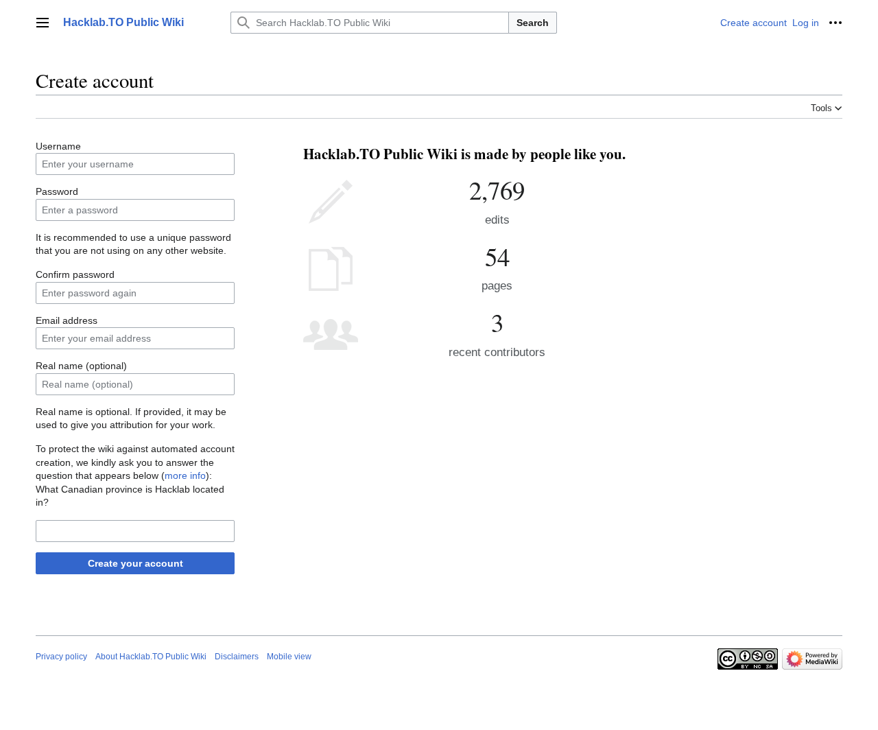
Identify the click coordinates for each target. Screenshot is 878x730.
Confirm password (75, 274)
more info (185, 475)
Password (57, 191)
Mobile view (289, 656)
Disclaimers (237, 656)
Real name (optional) (81, 365)
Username (58, 146)
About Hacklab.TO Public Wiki (150, 656)
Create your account (135, 563)
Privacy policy (61, 656)
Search (533, 22)
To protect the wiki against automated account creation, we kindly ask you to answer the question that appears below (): (135, 462)
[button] (43, 23)
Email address (66, 320)
